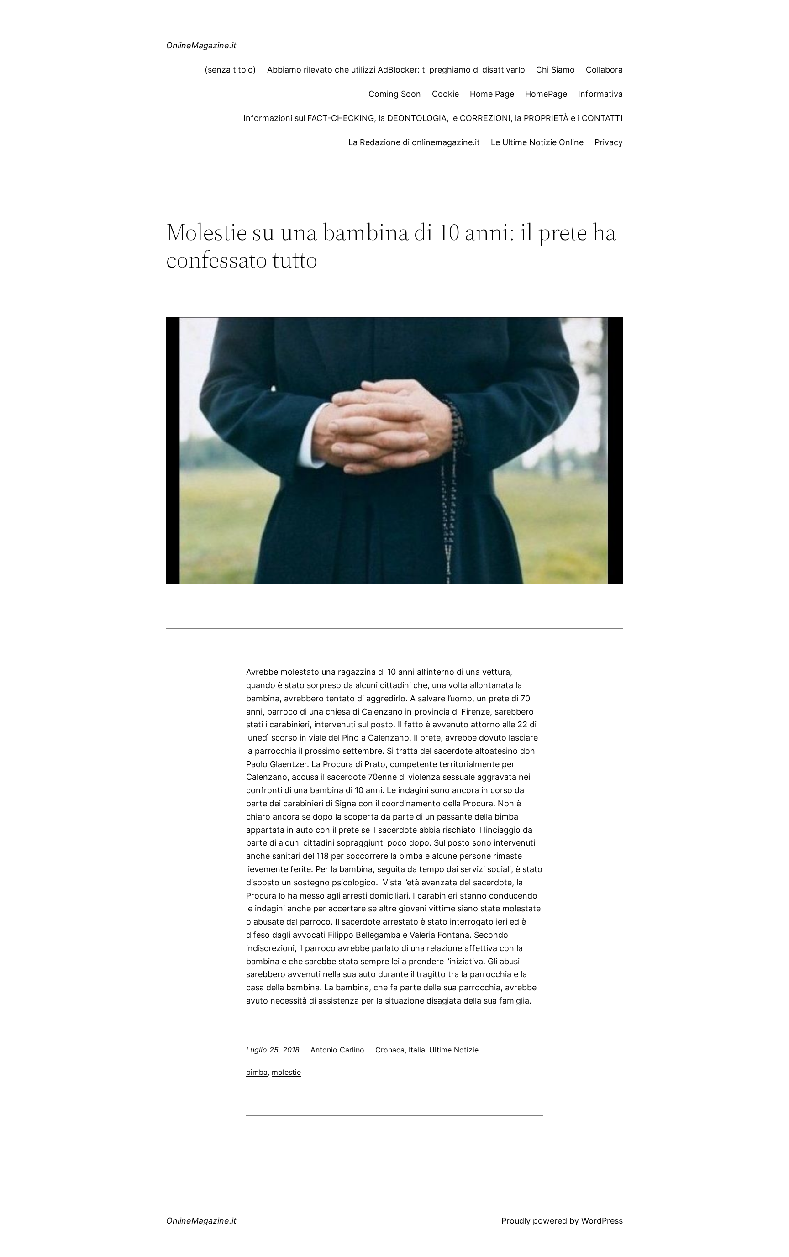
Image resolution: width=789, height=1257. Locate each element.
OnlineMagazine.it (201, 45)
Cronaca (390, 1049)
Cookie (445, 94)
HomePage (546, 94)
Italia (417, 1049)
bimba (257, 1072)
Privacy (608, 142)
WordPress (602, 1220)
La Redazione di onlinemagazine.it (414, 142)
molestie (286, 1072)
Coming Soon (394, 94)
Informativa (600, 94)
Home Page (492, 94)
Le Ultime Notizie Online (537, 142)
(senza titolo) (230, 69)
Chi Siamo (555, 69)
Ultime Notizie (454, 1049)
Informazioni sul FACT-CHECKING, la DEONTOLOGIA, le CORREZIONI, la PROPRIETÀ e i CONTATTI (433, 118)
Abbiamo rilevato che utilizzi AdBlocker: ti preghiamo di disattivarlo (396, 69)
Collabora (604, 69)
